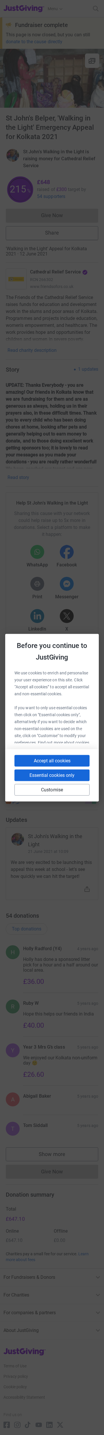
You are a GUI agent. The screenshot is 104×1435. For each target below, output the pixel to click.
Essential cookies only (52, 775)
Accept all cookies (52, 760)
